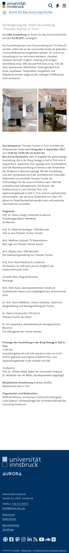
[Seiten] (64, 5)
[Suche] (50, 5)
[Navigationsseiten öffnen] (4, 12)
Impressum (8, 514)
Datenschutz (9, 518)
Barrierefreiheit (10, 525)
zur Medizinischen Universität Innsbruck (49, 550)
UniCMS (16, 550)
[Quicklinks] (57, 5)
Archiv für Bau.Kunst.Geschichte (30, 12)
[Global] (57, 5)
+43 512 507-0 (20, 503)
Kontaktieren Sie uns (13, 508)
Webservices (26, 550)
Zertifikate (8, 529)
